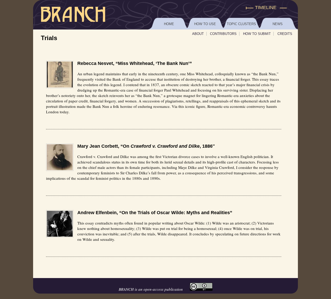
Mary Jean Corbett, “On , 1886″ (146, 146)
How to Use (205, 24)
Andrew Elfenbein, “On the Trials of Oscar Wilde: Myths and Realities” (154, 212)
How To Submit (257, 34)
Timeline (265, 7)
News (278, 24)
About (198, 34)
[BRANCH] (165, 7)
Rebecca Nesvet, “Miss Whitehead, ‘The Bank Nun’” (134, 63)
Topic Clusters (241, 24)
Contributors (223, 34)
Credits (284, 34)
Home (169, 24)
